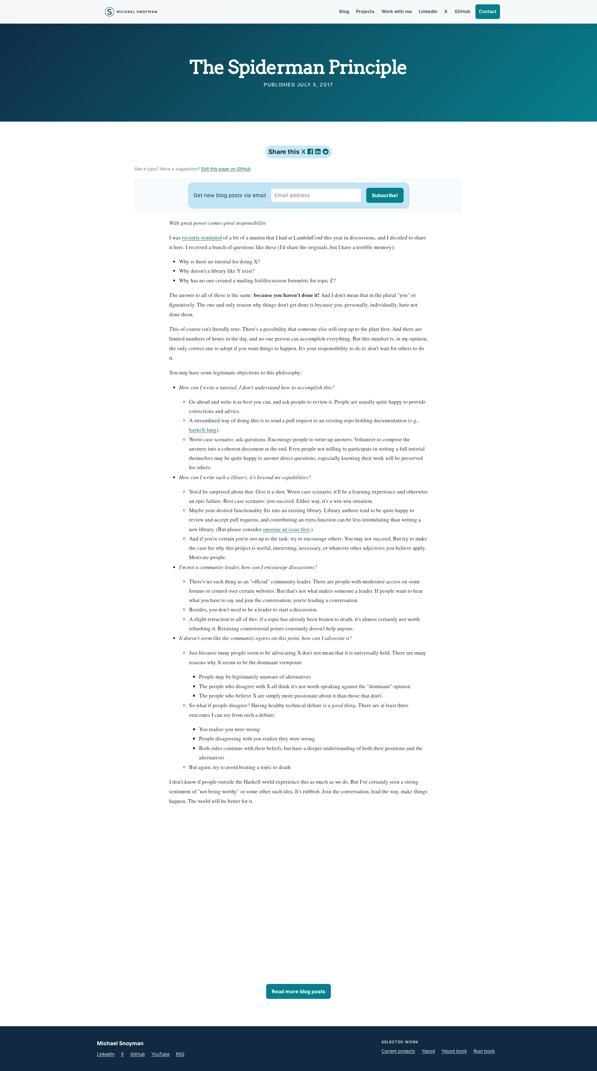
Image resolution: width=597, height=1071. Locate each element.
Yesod (428, 1051)
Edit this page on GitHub (226, 168)
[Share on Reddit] (325, 151)
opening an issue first (286, 529)
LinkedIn (428, 11)
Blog (344, 11)
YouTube (160, 1054)
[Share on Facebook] (311, 151)
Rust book (484, 1051)
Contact (488, 11)
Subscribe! (385, 195)
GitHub (462, 11)
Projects (365, 11)
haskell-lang (202, 429)
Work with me (397, 11)
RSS (180, 1054)
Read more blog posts (298, 991)
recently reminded (202, 237)
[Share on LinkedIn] (318, 151)
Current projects (398, 1051)
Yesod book (454, 1051)
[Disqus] (298, 889)
